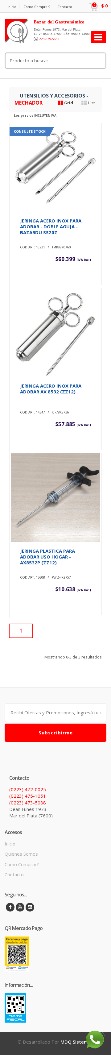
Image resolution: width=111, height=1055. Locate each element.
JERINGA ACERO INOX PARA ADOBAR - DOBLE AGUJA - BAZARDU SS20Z (50, 226)
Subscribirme (56, 732)
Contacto (64, 6)
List (91, 103)
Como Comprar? (36, 6)
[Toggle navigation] (98, 37)
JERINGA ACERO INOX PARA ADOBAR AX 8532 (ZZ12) (50, 389)
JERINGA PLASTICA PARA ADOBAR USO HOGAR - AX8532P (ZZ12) (47, 557)
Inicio (11, 6)
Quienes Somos (21, 854)
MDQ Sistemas (76, 1042)
